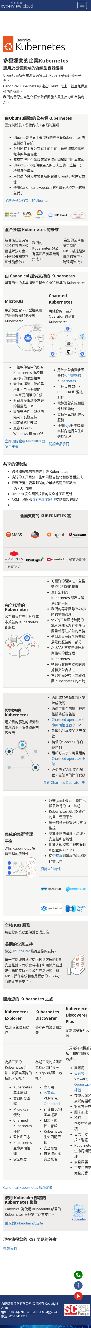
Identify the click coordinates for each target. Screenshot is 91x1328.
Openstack (52, 1103)
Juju (67, 425)
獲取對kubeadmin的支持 (24, 1223)
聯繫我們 (10, 1248)
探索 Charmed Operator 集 (64, 782)
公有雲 (57, 855)
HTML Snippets (28, 1326)
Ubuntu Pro (21, 951)
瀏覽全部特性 (50, 868)
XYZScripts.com (62, 1326)
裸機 (77, 1090)
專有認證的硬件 (44, 499)
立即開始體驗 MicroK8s (23, 441)
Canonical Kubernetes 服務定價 (27, 1187)
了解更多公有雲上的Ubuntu (26, 200)
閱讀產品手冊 (59, 444)
